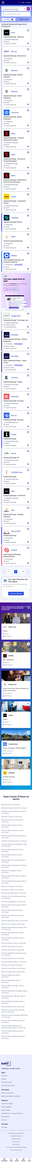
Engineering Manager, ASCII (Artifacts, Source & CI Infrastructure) (15, 181)
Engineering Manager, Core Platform (14, 495)
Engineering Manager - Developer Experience (13, 515)
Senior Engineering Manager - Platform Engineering (15, 340)
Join (23, 2)
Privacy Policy (16, 1141)
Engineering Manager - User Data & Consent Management (14, 160)
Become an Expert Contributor (11, 1096)
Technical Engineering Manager (13, 241)
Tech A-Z (4, 1120)
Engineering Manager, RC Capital (13, 401)
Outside (11, 773)
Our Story (4, 1076)
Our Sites (4, 1127)
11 (23, 571)
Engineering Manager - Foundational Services (14, 202)
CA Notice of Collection (16, 1150)
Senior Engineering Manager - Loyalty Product (14, 361)
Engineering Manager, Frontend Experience (13, 76)
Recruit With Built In (7, 1093)
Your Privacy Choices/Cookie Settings (16, 1147)
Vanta (11, 715)
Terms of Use (16, 1144)
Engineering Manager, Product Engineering (12, 97)
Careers (3, 1079)
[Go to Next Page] (28, 571)
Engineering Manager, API (11, 457)
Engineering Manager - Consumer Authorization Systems (13, 139)
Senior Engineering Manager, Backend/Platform (12, 555)
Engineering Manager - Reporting (13, 37)
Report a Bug (5, 1110)
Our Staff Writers (6, 1082)
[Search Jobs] (28, 8)
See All (29, 607)
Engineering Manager (9, 439)
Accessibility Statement (16, 1136)
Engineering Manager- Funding (12, 382)
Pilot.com (12, 627)
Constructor (13, 744)
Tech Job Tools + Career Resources (12, 1113)
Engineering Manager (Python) (12, 222)
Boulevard (12, 684)
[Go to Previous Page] (4, 571)
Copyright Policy (16, 1138)
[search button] (19, 2)
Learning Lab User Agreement (16, 1133)
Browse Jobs (5, 1116)
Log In (29, 2)
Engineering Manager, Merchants (13, 420)
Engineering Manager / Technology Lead (15, 320)
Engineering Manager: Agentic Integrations (12, 118)
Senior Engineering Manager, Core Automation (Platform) (13, 261)
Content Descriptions (8, 1085)
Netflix (11, 656)
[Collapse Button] (28, 43)
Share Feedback (6, 1107)
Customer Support (7, 1103)
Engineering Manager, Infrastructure (14, 56)
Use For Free (10, 289)
